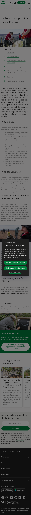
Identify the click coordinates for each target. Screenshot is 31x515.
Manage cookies (15, 272)
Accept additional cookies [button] (15, 262)
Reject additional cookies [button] (15, 268)
